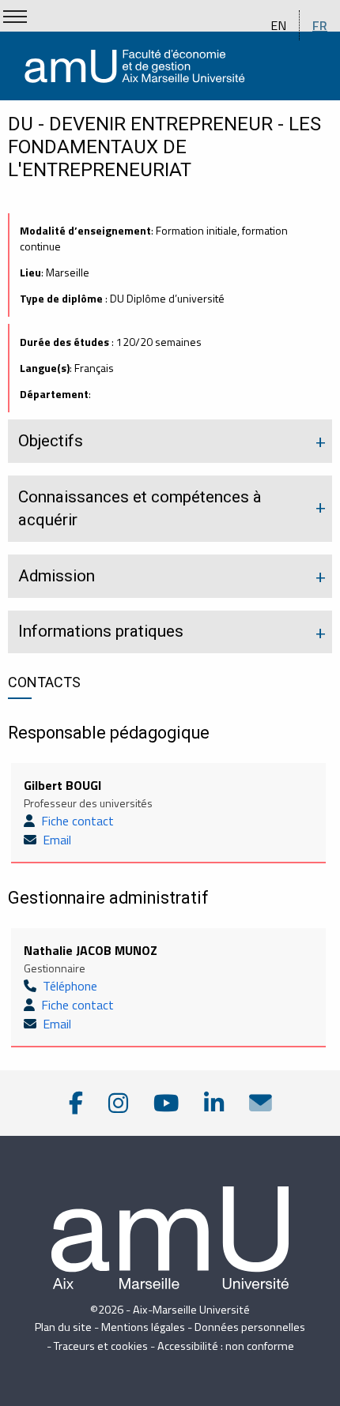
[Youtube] (166, 1103)
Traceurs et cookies (101, 1346)
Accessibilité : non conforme (225, 1346)
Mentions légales (143, 1327)
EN (278, 25)
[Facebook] (76, 1103)
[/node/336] (260, 1103)
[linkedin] (213, 1103)
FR (319, 25)
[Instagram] (118, 1103)
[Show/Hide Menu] (15, 16)
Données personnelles (250, 1327)
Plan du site (63, 1327)
